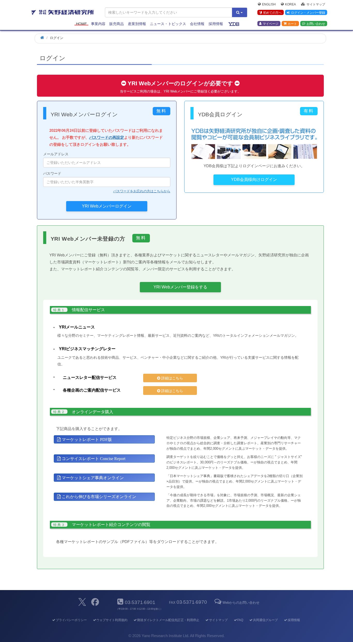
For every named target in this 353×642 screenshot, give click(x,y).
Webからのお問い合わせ (240, 603)
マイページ (270, 23)
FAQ (240, 620)
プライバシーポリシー (71, 620)
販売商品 (116, 24)
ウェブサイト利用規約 (111, 620)
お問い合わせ (315, 23)
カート (292, 23)
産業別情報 (137, 24)
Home (81, 24)
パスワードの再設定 (106, 137)
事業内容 (98, 24)
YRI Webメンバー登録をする (180, 287)
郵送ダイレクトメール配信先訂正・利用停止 (168, 620)
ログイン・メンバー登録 (308, 12)
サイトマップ (315, 4)
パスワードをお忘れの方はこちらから (141, 191)
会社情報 (197, 24)
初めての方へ (272, 12)
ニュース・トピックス (168, 24)
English (269, 4)
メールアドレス (55, 154)
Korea (290, 4)
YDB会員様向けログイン (254, 179)
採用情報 (216, 24)
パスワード (52, 173)
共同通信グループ (265, 620)
